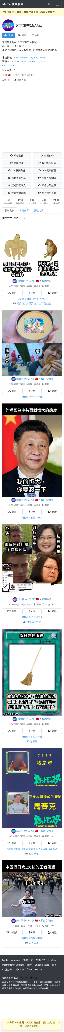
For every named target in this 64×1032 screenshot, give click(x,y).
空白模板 (34, 853)
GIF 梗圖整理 (49, 170)
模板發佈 (18, 155)
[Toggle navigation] (57, 4)
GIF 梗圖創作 (18, 170)
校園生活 (46, 281)
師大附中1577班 (26, 281)
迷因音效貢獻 (18, 193)
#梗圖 (21, 298)
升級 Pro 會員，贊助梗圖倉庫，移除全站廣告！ (32, 12)
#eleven (43, 849)
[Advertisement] (32, 115)
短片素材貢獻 (48, 193)
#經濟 (24, 517)
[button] (52, 286)
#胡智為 (53, 849)
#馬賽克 (33, 849)
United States (42, 964)
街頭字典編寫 (48, 178)
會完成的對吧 (34, 622)
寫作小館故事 (48, 185)
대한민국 (7, 969)
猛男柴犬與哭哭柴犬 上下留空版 (34, 303)
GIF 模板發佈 (49, 163)
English (52, 960)
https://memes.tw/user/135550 (30, 57)
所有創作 (9, 210)
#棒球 (25, 849)
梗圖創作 (49, 155)
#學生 (43, 298)
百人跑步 (34, 943)
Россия (38, 969)
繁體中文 (28, 960)
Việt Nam (20, 969)
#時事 (36, 298)
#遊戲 (32, 938)
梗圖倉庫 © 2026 (10, 977)
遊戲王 (33, 741)
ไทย (30, 969)
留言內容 (24, 210)
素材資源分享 (18, 178)
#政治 (32, 617)
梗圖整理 (18, 163)
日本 (54, 964)
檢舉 (36, 35)
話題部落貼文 (18, 185)
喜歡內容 (38, 210)
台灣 (29, 964)
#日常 (28, 298)
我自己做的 (47, 379)
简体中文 (40, 960)
